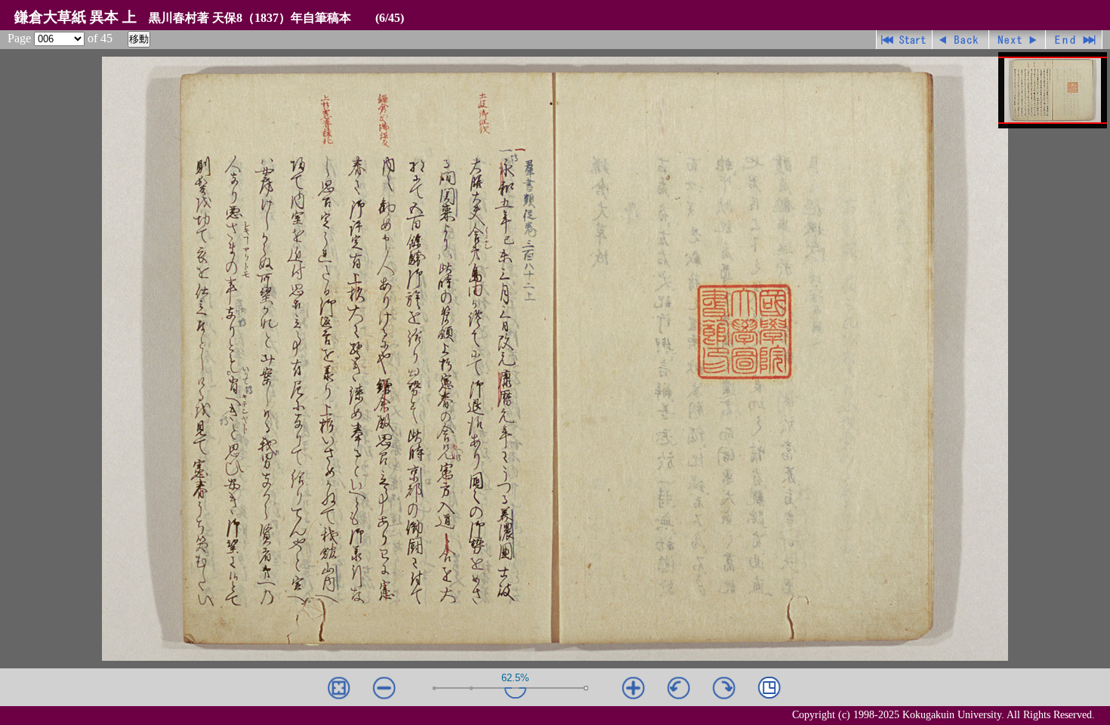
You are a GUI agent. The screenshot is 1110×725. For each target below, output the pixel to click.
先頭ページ (904, 39)
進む (1017, 39)
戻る (961, 39)
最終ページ (1074, 39)
